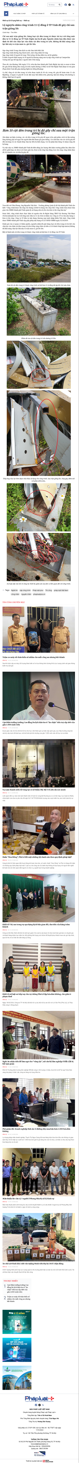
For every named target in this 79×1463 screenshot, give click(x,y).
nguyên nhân (26, 594)
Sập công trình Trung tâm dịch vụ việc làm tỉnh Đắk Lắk (23, 50)
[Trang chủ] (39, 1399)
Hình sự (26, 20)
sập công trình (25, 590)
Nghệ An (14, 590)
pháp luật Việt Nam (61, 590)
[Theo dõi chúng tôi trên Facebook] (65, 4)
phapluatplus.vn (39, 594)
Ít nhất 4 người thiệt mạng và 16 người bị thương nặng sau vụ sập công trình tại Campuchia (36, 57)
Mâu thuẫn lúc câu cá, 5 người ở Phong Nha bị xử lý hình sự (28, 1198)
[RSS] (43, 1405)
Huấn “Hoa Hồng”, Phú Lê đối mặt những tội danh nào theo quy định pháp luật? (37, 857)
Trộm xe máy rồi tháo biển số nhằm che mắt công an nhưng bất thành (34, 657)
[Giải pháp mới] (48, 1461)
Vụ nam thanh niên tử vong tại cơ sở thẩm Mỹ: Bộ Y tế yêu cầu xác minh (34, 790)
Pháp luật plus (38, 590)
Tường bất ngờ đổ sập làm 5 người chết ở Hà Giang (21, 60)
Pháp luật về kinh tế (38, 13)
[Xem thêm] (73, 13)
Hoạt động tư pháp (19, 13)
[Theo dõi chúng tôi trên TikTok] (69, 4)
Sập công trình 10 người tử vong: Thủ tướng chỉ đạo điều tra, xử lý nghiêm (30, 55)
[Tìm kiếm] (59, 4)
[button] (73, 4)
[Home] (6, 13)
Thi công (48, 590)
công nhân (15, 594)
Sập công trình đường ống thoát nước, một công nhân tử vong (25, 53)
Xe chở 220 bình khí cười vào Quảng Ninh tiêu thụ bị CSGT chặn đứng (33, 1264)
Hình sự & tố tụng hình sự (58, 13)
